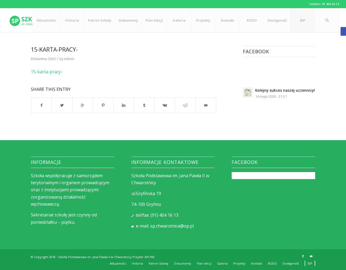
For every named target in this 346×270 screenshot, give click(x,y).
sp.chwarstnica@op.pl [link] (172, 226)
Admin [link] (69, 58)
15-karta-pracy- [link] (54, 49)
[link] (343, 31)
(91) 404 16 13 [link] (164, 215)
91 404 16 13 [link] (330, 4)
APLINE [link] (150, 257)
